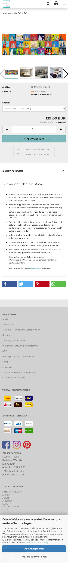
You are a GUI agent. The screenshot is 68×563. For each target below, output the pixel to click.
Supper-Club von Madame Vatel (18, 372)
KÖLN (5, 509)
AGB (4, 351)
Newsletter (8, 324)
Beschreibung (12, 170)
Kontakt (6, 335)
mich (5, 319)
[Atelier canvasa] (5, 4)
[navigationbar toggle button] (64, 4)
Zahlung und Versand (13, 340)
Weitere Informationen (34, 556)
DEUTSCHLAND (10, 506)
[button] (7, 129)
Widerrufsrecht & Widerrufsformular (20, 345)
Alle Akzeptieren (34, 548)
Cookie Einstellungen (13, 377)
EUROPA (6, 503)
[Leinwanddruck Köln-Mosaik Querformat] (34, 41)
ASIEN (5, 497)
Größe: (5, 102)
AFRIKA (6, 495)
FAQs (5, 362)
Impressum (8, 367)
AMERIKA (7, 500)
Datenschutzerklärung (36, 542)
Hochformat (35, 268)
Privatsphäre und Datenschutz (18, 356)
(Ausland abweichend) (41, 94)
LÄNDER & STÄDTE (12, 492)
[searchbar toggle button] (48, 4)
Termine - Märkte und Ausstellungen (21, 329)
